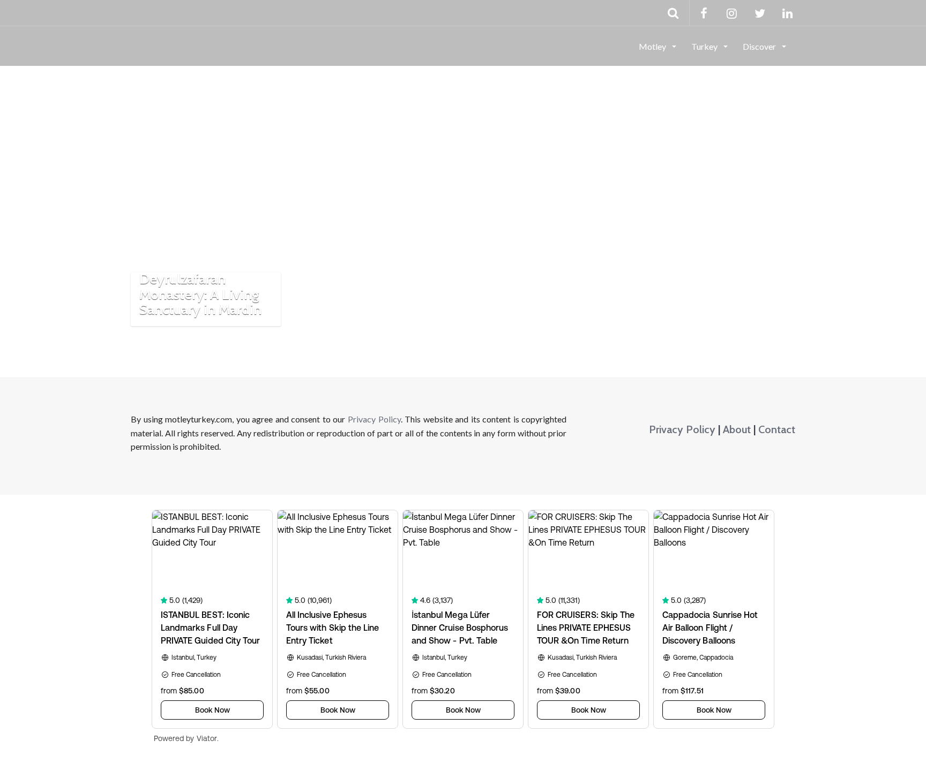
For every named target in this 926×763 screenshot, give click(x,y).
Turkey (705, 46)
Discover (760, 46)
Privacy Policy (374, 419)
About (737, 429)
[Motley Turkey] (131, 45)
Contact (776, 429)
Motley (653, 46)
